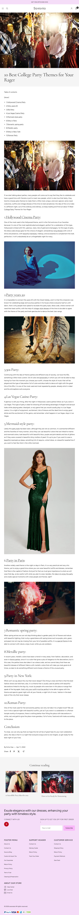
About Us (7, 844)
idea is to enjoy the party (64, 574)
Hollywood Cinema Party (23, 217)
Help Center (10, 887)
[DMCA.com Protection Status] (28, 912)
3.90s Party (10, 110)
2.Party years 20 (12, 106)
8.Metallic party (12, 128)
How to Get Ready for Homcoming (54, 796)
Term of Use (7, 872)
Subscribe (69, 828)
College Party (9, 209)
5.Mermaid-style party (14, 117)
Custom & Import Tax (10, 856)
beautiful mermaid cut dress (14, 440)
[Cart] (76, 8)
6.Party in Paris (11, 121)
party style (16, 429)
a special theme (62, 641)
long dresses (58, 231)
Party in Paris (15, 560)
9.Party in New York (13, 132)
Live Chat (10, 890)
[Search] (7, 8)
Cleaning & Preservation (11, 876)
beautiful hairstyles (30, 234)
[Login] (72, 8)
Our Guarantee (8, 860)
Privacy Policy (8, 868)
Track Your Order (34, 856)
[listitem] (10, 751)
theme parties (15, 659)
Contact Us (7, 848)
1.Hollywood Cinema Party (15, 102)
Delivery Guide (33, 848)
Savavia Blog (8, 852)
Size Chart (57, 860)
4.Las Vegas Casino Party (15, 113)
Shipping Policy (58, 848)
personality (44, 378)
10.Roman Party (11, 135)
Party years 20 (15, 295)
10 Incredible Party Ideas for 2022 (17, 795)
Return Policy (8, 864)
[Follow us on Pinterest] (6, 824)
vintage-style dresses (41, 308)
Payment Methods (59, 856)
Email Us (9, 892)
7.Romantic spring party (14, 124)
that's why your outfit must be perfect (35, 689)
